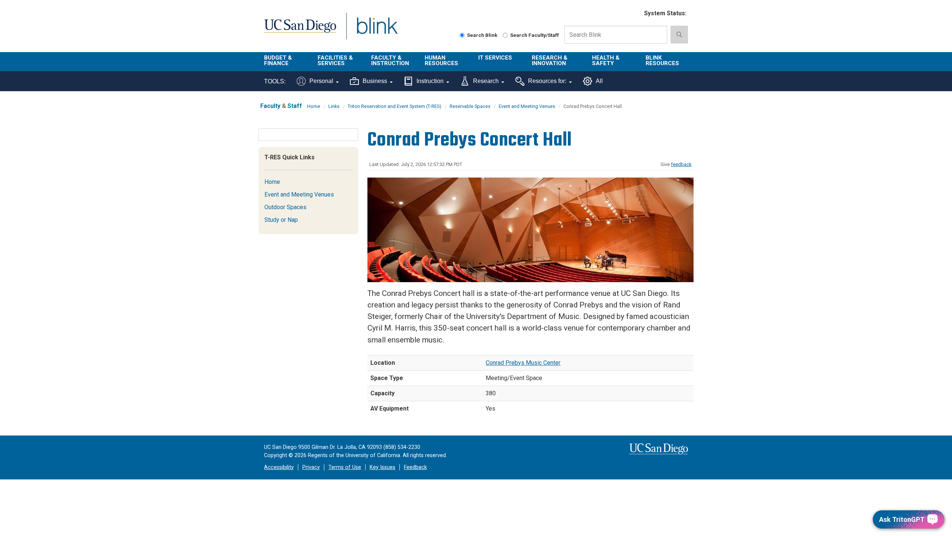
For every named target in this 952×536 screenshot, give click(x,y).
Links (334, 106)
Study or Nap (281, 219)
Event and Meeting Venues (527, 106)
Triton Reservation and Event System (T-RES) (394, 106)
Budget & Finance (278, 60)
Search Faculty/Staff (534, 35)
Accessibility (279, 467)
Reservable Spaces (470, 106)
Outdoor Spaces (285, 207)
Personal (321, 81)
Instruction (430, 81)
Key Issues (382, 467)
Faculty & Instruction (390, 60)
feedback (681, 164)
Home (313, 106)
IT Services (495, 57)
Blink (376, 30)
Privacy (311, 467)
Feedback (415, 467)
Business (375, 81)
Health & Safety (606, 60)
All (599, 81)
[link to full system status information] (633, 13)
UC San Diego (300, 30)
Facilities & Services (335, 60)
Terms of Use (344, 467)
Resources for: (547, 81)
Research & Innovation (549, 60)
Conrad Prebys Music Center (523, 362)
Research (486, 81)
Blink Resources (662, 60)
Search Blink (482, 35)
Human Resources (441, 60)
